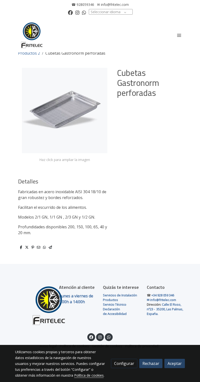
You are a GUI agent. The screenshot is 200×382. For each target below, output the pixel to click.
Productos (110, 300)
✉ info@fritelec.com (113, 4)
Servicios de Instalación (120, 295)
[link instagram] (77, 12)
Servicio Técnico (114, 304)
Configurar (124, 363)
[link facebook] (70, 12)
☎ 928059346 (82, 4)
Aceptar (175, 363)
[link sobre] (34, 305)
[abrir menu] (179, 35)
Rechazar (150, 363)
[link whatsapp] (84, 12)
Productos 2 (29, 53)
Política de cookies (89, 375)
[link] (31, 35)
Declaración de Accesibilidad (115, 311)
